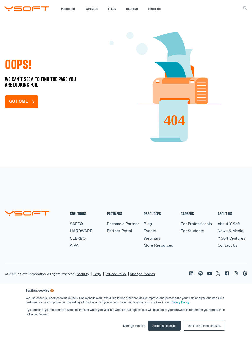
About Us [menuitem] (225, 213)
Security (83, 274)
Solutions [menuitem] (78, 213)
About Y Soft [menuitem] (229, 224)
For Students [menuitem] (192, 231)
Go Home (18, 102)
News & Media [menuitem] (230, 231)
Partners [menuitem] (114, 213)
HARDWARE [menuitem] (81, 231)
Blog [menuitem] (148, 224)
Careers (132, 9)
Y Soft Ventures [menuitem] (231, 239)
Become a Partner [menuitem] (123, 224)
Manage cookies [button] (134, 325)
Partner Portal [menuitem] (119, 231)
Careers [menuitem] (187, 213)
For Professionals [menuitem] (196, 224)
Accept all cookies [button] (164, 325)
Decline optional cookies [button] (204, 325)
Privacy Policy (180, 302)
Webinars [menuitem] (152, 239)
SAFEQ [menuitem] (76, 224)
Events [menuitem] (150, 231)
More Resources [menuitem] (158, 246)
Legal (97, 274)
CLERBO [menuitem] (78, 239)
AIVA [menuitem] (74, 246)
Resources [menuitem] (152, 213)
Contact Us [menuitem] (227, 246)
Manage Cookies (142, 274)
